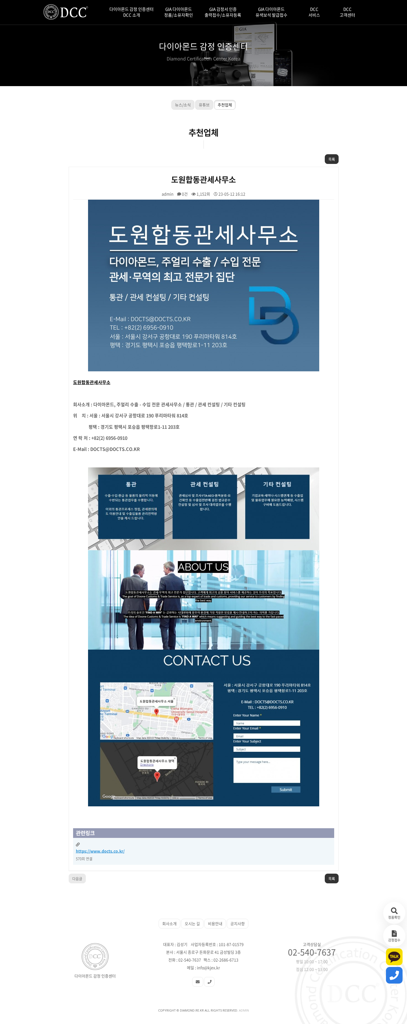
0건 (184, 194)
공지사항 (237, 923)
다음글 (77, 878)
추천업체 (225, 104)
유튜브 (204, 104)
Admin (244, 1010)
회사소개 (169, 923)
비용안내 (215, 923)
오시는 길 (192, 923)
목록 (331, 159)
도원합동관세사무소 (91, 382)
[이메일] (197, 982)
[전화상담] (209, 982)
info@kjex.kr (208, 967)
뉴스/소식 (183, 104)
